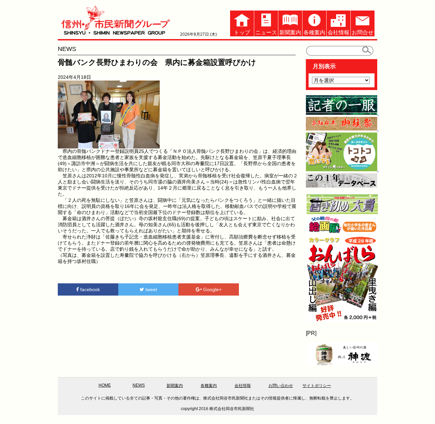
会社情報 (338, 32)
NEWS (139, 385)
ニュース (266, 32)
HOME (105, 385)
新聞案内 (290, 32)
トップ (242, 32)
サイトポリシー (316, 385)
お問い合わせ (280, 385)
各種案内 (314, 32)
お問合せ (362, 32)
